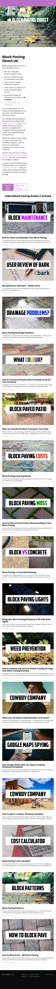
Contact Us (24, 976)
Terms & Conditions (34, 974)
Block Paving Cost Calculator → (20, 187)
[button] (52, 3)
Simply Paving (11, 123)
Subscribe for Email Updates (8, 187)
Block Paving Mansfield (34, 976)
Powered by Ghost (49, 974)
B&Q (4, 123)
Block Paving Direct (6, 974)
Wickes (24, 123)
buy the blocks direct (10, 168)
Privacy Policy (25, 974)
